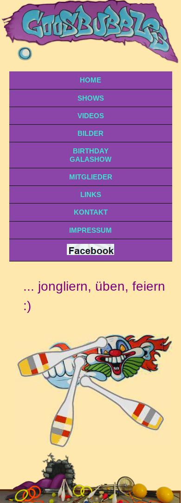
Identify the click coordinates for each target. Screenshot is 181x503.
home (90, 80)
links (90, 194)
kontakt (91, 212)
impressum (90, 230)
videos (91, 116)
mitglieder (90, 177)
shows (91, 98)
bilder (90, 133)
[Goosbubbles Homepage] (90, 252)
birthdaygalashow (90, 155)
